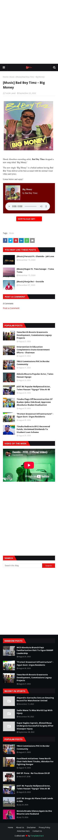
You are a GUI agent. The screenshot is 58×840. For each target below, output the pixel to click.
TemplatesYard (37, 836)
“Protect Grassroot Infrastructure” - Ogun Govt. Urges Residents (35, 415)
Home (5, 77)
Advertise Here (23, 831)
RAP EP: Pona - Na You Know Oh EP (33, 773)
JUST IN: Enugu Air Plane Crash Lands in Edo (35, 800)
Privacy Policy (44, 827)
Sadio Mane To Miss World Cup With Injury (34, 712)
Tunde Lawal (10, 93)
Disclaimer (31, 827)
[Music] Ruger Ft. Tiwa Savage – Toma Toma (35, 270)
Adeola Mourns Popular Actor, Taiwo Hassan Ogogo (35, 375)
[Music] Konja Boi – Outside (30, 281)
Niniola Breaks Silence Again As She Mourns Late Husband (34, 812)
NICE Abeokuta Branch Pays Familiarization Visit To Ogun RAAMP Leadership (35, 650)
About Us (20, 827)
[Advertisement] (29, 32)
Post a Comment (11, 308)
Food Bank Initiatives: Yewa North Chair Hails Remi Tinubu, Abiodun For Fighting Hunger (35, 761)
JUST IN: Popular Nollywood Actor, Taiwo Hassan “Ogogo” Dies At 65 (34, 388)
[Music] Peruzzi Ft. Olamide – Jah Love (35, 256)
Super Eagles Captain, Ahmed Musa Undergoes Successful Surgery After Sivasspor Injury (35, 726)
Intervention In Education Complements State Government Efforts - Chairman (33, 349)
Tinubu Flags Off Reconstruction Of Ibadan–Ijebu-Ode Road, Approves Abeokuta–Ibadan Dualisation (34, 402)
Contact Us (37, 831)
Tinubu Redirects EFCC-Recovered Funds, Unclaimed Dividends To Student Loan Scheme (33, 429)
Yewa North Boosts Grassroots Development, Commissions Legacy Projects (34, 335)
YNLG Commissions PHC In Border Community (33, 363)
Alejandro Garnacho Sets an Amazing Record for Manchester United (35, 699)
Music (12, 77)
